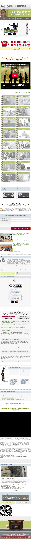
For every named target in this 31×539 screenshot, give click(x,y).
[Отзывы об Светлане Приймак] (3, 260)
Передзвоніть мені (20, 537)
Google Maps (9, 502)
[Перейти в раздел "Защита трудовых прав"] (8, 133)
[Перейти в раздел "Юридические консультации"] (23, 133)
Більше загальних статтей (24, 347)
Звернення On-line (7, 537)
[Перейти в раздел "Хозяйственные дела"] (23, 144)
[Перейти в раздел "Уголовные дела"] (23, 155)
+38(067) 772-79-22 (20, 14)
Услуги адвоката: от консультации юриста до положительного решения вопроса (21, 234)
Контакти (27, 18)
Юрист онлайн (6, 330)
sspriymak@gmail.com (16, 490)
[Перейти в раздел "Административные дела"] (8, 155)
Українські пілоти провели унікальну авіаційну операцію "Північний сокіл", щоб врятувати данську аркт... (13, 382)
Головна (4, 18)
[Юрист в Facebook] (24, 502)
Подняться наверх (26, 505)
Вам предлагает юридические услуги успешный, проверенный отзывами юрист (21, 244)
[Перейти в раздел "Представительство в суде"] (8, 166)
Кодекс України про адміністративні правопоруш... (12, 396)
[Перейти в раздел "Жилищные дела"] (8, 111)
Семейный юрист (23, 316)
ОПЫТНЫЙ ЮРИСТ (21, 403)
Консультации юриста (23, 318)
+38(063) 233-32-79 (20, 12)
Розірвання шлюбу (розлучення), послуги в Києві (14, 361)
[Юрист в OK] (26, 502)
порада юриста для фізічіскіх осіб (9, 398)
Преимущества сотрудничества (22, 92)
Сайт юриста (7, 533)
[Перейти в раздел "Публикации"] (23, 177)
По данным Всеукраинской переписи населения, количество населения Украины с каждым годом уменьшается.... (25, 373)
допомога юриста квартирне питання (10, 397)
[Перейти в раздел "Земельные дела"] (8, 122)
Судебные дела (8, 318)
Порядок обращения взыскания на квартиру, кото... (13, 399)
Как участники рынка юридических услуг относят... (13, 395)
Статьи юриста (8, 316)
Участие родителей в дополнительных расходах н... (13, 394)
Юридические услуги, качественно (11, 339)
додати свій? (21, 274)
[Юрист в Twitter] (22, 502)
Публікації (19, 18)
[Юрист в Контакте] (20, 502)
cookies (23, 535)
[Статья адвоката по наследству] (11, 29)
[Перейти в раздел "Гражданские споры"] (23, 122)
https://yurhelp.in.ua (5, 490)
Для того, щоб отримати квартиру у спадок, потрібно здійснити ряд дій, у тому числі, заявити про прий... (13, 372)
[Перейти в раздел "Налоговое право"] (8, 144)
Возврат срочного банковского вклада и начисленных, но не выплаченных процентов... (25, 381)
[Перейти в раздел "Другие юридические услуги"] (23, 166)
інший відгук (5, 274)
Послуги (11, 18)
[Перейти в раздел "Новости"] (8, 177)
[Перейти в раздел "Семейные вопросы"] (8, 100)
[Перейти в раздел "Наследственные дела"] (23, 100)
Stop (15, 37)
